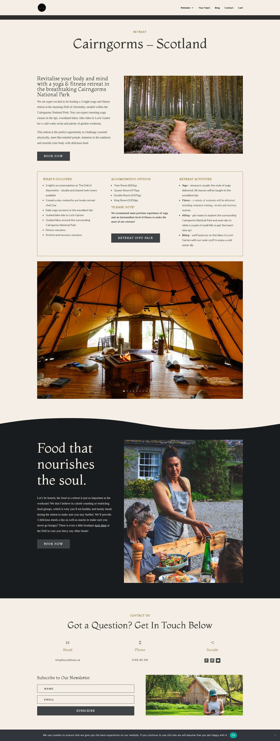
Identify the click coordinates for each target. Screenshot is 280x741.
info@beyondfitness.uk (67, 660)
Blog (217, 8)
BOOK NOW (53, 156)
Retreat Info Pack (135, 238)
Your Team (204, 8)
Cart (240, 8)
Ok (233, 735)
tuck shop (100, 525)
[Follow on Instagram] (212, 660)
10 (153, 391)
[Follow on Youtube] (218, 660)
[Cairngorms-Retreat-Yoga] (140, 398)
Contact (229, 8)
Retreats (185, 8)
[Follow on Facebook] (206, 660)
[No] (275, 735)
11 (156, 391)
